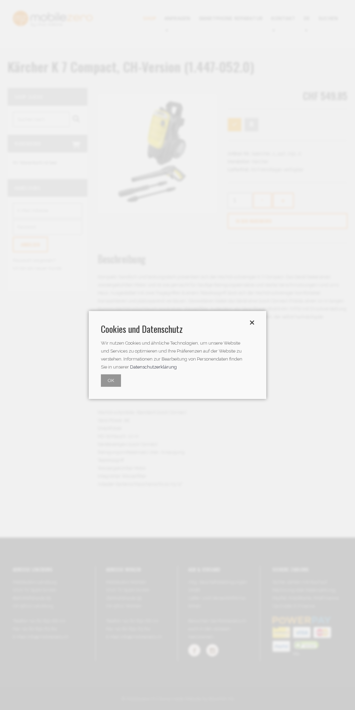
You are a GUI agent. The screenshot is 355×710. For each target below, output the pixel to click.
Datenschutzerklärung (153, 367)
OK (111, 380)
